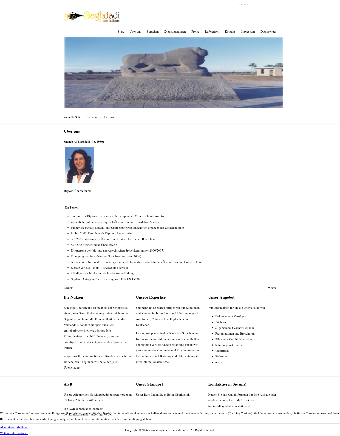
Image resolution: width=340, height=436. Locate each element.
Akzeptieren (7, 427)
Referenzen (212, 31)
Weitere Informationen (14, 433)
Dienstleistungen (175, 31)
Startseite (92, 117)
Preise (195, 31)
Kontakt (230, 31)
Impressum (248, 31)
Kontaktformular (238, 394)
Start (121, 31)
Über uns (135, 31)
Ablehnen (22, 427)
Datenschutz (268, 31)
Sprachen (153, 31)
